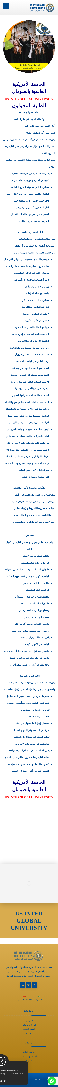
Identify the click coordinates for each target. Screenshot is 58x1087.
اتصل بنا (29, 1033)
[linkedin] (22, 985)
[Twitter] (28, 985)
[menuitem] (39, 999)
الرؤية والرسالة (29, 1025)
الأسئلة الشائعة (29, 1029)
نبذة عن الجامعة (29, 1052)
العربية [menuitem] (39, 999)
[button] (6, 6)
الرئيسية (29, 1020)
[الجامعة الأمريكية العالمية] (34, 7)
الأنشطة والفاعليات (29, 1056)
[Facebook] (34, 985)
